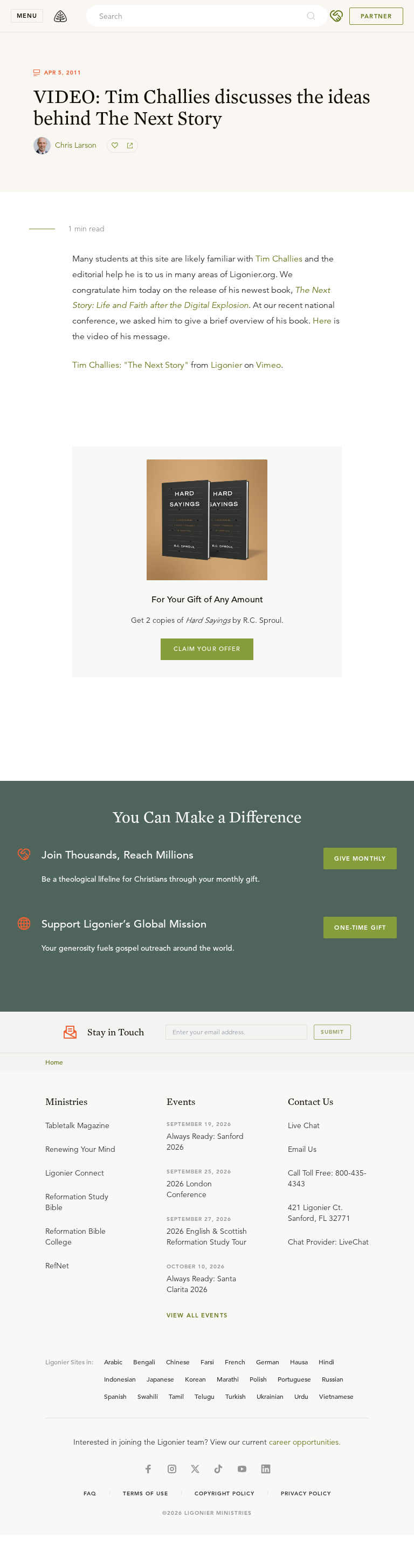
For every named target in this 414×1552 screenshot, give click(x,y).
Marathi (228, 1379)
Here (322, 320)
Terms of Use (145, 1493)
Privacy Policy (306, 1493)
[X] (195, 1469)
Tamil (176, 1396)
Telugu (205, 1396)
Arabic (113, 1361)
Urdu (301, 1396)
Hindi (326, 1361)
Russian (332, 1379)
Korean (195, 1379)
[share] (128, 146)
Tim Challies (279, 258)
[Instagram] (172, 1469)
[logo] (60, 16)
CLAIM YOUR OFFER (207, 649)
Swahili (147, 1396)
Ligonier (226, 365)
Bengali (144, 1361)
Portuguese (294, 1379)
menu (27, 15)
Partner (376, 16)
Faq (90, 1493)
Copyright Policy (224, 1493)
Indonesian (120, 1379)
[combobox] (192, 16)
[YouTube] (242, 1469)
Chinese (178, 1361)
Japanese (160, 1379)
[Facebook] (148, 1469)
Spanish (115, 1396)
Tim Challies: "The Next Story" (130, 365)
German (267, 1361)
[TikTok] (218, 1469)
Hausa (299, 1361)
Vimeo (268, 365)
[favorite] (115, 146)
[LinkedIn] (265, 1469)
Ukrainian (270, 1396)
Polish (258, 1379)
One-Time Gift (360, 927)
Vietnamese (336, 1396)
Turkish (235, 1396)
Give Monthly (360, 858)
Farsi (207, 1361)
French (235, 1361)
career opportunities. (305, 1442)
